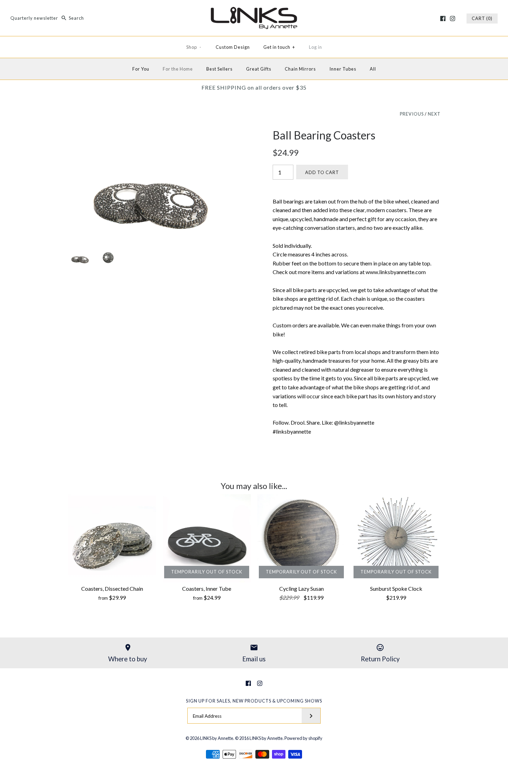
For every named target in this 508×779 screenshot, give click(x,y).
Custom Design (233, 47)
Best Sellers (219, 69)
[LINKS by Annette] (254, 11)
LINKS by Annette (216, 738)
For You (140, 69)
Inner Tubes (342, 69)
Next (434, 114)
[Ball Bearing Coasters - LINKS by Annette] (151, 133)
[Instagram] (452, 18)
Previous (412, 114)
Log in (315, 47)
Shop (193, 47)
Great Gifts (258, 69)
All (373, 69)
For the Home (178, 69)
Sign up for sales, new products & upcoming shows (254, 701)
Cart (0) (482, 18)
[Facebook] (442, 18)
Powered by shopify (303, 738)
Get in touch (279, 47)
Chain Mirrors (300, 69)
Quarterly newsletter (34, 18)
